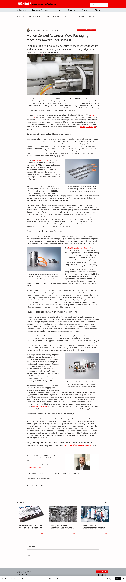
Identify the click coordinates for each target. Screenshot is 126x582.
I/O (72, 16)
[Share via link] (42, 485)
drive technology (60, 473)
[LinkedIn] (99, 575)
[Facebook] (106, 575)
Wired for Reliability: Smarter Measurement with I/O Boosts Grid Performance (94, 526)
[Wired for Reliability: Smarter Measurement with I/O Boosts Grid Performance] (95, 514)
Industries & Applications (38, 16)
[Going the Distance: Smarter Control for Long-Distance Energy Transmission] (63, 514)
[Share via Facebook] (27, 485)
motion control (44, 473)
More (90, 16)
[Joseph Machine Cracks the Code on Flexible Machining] (31, 514)
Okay (118, 579)
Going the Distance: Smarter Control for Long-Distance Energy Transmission (62, 526)
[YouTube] (102, 575)
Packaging (32, 473)
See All (107, 502)
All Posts (20, 16)
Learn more (61, 579)
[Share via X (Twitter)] (32, 485)
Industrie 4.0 (74, 473)
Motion (81, 16)
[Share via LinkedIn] (37, 485)
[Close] (123, 578)
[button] (42, 10)
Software (56, 16)
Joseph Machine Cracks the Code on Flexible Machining (30, 526)
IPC (65, 16)
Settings (109, 579)
